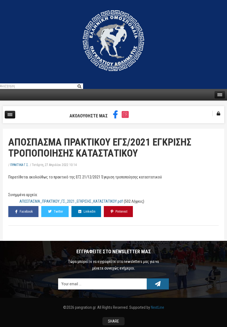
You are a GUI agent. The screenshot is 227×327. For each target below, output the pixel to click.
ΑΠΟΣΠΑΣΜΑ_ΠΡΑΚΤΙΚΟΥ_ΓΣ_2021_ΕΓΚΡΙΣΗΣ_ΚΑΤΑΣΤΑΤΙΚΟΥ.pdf (71, 201)
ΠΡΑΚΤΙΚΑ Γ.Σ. (19, 165)
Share (113, 321)
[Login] (218, 113)
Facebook (26, 211)
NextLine (157, 307)
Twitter (58, 211)
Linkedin (89, 211)
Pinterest (121, 211)
